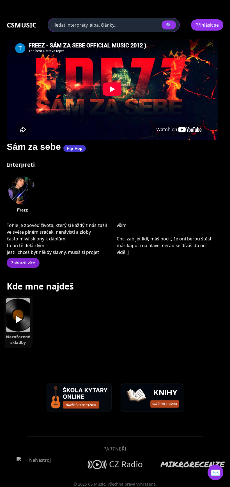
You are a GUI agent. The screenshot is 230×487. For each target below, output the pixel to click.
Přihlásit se (207, 25)
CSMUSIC (21, 24)
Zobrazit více (23, 262)
